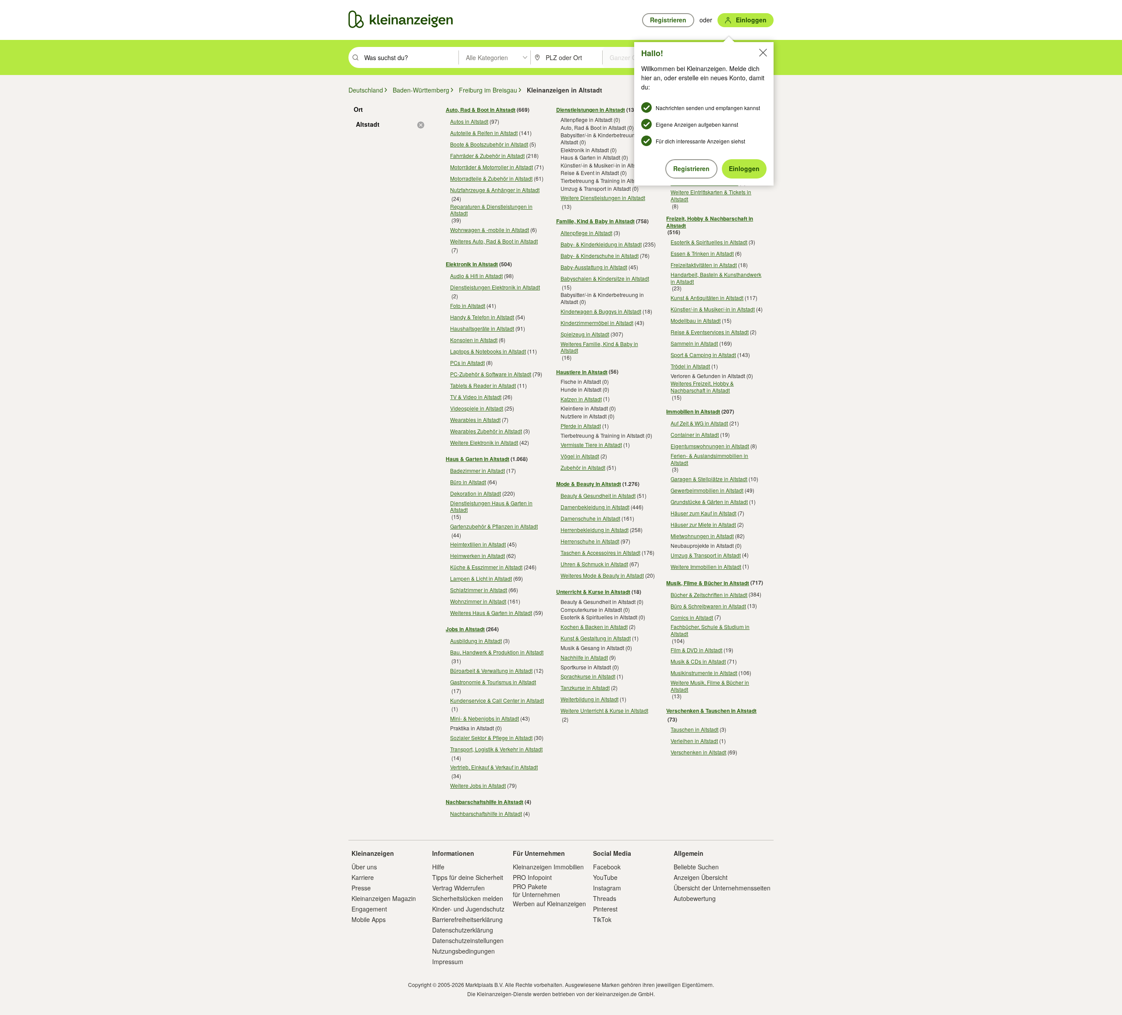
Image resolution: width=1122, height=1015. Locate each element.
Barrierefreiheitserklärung (467, 919)
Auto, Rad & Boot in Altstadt (480, 110)
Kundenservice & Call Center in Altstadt (497, 700)
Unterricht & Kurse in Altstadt (593, 592)
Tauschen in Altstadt (694, 729)
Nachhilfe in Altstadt (584, 657)
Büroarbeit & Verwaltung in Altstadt (491, 670)
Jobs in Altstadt (465, 629)
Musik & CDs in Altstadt (698, 661)
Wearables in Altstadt (475, 419)
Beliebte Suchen (696, 866)
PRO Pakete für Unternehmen (536, 890)
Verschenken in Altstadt (698, 752)
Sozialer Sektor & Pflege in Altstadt (491, 737)
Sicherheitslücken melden (467, 898)
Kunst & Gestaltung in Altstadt (596, 638)
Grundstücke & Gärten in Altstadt (709, 501)
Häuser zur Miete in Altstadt (703, 524)
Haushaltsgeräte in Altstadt (482, 328)
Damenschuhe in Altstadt (590, 518)
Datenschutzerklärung (462, 930)
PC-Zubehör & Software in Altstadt (490, 374)
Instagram (607, 887)
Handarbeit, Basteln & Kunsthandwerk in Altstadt (716, 278)
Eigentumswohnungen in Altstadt (710, 446)
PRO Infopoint (532, 877)
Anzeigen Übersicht (701, 877)
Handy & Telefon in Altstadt (482, 317)
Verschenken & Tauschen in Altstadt (711, 711)
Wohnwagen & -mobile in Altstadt (489, 229)
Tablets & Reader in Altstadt (483, 385)
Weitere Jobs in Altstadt (478, 785)
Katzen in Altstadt (581, 399)
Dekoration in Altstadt (475, 493)
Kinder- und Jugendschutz (468, 908)
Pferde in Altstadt (581, 425)
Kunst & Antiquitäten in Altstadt (707, 297)
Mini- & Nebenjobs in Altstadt (484, 718)
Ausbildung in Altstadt (476, 640)
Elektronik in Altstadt (472, 264)
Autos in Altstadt (469, 121)
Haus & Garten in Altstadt (477, 459)
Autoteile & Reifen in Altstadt (484, 132)
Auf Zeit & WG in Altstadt (699, 423)
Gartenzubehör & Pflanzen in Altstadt (494, 526)
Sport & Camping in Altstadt (703, 354)
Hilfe (438, 866)
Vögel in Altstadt (580, 456)
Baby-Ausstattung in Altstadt (594, 267)
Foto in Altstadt (467, 305)
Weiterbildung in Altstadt (589, 699)
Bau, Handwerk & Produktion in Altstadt (496, 652)
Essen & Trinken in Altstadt (702, 253)
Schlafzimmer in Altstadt (478, 589)
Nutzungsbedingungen (463, 951)
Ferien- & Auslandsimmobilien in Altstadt (709, 459)
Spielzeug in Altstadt (585, 334)
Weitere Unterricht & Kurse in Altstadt (604, 710)
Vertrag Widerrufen (458, 887)
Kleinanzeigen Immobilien (548, 866)
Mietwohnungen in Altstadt (702, 536)
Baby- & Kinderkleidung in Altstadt (601, 244)
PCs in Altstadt (467, 362)
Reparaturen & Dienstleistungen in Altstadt (491, 210)
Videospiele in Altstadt (476, 408)
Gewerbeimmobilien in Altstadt (707, 490)
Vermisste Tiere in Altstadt (591, 444)
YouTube (605, 877)
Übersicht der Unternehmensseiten (722, 887)
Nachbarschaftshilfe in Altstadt (484, 802)
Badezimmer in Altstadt (477, 470)
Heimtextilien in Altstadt (478, 544)
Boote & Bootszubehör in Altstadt (489, 144)
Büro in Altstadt (468, 482)
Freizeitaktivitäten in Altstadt (704, 264)
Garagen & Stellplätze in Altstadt (709, 478)
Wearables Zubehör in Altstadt (486, 431)
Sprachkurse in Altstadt (588, 676)
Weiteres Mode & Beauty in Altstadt (602, 575)
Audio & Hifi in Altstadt (476, 275)
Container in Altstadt (695, 434)
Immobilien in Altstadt (693, 411)
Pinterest (605, 908)
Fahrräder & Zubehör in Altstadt (487, 155)
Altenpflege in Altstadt (586, 232)
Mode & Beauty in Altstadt (588, 484)
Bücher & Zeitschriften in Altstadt (709, 594)
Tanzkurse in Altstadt (585, 687)
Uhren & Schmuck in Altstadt (594, 564)
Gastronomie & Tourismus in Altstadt (493, 682)
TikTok (602, 919)
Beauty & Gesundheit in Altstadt (598, 495)
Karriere (363, 877)
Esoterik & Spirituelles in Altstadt (709, 242)
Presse (361, 887)
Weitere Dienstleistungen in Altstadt (603, 197)
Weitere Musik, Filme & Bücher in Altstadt (710, 686)
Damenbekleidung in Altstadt (595, 507)
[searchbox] (410, 57)
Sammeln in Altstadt (694, 343)
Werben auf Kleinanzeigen (549, 903)
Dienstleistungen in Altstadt (590, 110)
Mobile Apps (369, 919)
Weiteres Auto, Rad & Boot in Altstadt (494, 241)
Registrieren (691, 168)
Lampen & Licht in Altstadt (481, 578)
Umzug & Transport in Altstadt (706, 555)
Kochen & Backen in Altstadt (594, 626)
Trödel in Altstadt (690, 366)
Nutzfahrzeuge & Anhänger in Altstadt (495, 189)
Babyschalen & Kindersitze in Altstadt (605, 278)
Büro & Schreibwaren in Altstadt (708, 606)
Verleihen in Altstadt (694, 740)
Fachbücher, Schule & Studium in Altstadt (710, 630)
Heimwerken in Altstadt (477, 555)
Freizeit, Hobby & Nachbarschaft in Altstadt (709, 222)
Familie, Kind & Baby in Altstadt (595, 221)
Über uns (364, 866)
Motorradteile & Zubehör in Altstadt (491, 178)
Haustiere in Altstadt (581, 372)
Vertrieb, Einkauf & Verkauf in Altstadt (494, 767)
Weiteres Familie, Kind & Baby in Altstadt (599, 347)
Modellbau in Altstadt (696, 320)
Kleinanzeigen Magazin (384, 898)
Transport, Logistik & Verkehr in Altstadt (496, 749)
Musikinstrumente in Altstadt (704, 672)
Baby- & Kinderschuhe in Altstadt (600, 255)
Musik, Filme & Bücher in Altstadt (707, 583)
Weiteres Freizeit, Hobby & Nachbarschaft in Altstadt (702, 386)
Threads (604, 898)
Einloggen (744, 168)
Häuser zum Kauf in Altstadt (703, 513)
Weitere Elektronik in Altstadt (484, 442)
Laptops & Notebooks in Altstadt (488, 351)
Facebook (607, 866)
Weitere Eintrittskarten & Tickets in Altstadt (711, 195)
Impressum (447, 961)
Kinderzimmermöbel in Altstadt (597, 322)
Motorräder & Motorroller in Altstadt (491, 167)
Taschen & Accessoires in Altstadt (600, 552)
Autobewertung (695, 898)
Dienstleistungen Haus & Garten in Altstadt (491, 506)
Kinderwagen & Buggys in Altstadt (601, 311)
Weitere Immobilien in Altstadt (706, 566)
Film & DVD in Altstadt (696, 650)
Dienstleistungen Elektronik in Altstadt (495, 287)
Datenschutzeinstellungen (468, 940)
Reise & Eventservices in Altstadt (710, 332)
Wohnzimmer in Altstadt (478, 601)
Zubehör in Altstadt (583, 467)
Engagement (369, 908)
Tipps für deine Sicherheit (467, 877)
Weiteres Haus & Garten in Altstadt (491, 612)
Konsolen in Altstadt (473, 339)
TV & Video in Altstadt (475, 396)
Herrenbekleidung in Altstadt (594, 529)
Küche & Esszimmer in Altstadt (486, 567)
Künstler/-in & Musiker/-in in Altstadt (713, 309)
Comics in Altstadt (692, 617)
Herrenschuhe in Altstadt (590, 541)
